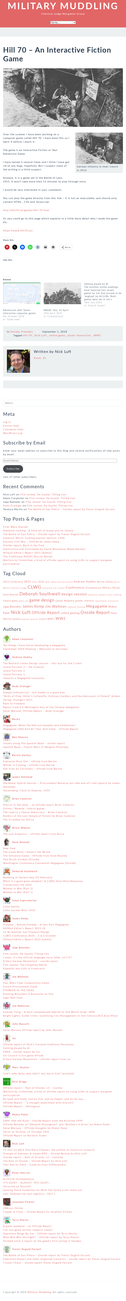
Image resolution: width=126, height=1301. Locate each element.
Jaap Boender (12, 607)
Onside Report (95, 613)
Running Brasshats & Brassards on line (28, 994)
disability (93, 595)
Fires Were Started (15, 527)
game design (42, 600)
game (15, 601)
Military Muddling (63, 6)
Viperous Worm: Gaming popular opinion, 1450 (34, 538)
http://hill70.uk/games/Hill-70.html (26, 210)
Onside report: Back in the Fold (23, 545)
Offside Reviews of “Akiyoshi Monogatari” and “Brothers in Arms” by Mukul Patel (56, 1124)
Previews (27, 332)
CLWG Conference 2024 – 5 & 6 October (30, 936)
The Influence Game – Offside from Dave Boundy (35, 856)
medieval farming (76, 607)
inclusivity (113, 601)
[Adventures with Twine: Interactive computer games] (22, 293)
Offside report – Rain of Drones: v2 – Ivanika (32, 1088)
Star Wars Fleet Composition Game (26, 983)
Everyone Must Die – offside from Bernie (30, 761)
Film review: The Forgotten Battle (25, 965)
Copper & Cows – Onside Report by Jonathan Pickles (37, 1212)
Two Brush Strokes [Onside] (21, 859)
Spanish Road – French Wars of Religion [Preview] (36, 747)
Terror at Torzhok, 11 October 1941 (26, 1132)
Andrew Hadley (85, 581)
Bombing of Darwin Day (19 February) (27, 877)
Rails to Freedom (14, 703)
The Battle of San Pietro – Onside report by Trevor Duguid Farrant (71, 509)
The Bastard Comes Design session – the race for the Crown (42, 663)
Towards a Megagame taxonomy (23, 678)
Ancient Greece (65, 582)
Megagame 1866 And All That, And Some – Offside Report (41, 729)
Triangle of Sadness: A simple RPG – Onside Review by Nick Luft (45, 1153)
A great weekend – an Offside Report (27, 1226)
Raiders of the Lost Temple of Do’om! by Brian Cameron (39, 816)
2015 (27, 582)
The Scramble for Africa (18, 819)
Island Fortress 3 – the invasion (23, 667)
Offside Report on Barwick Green (25, 1135)
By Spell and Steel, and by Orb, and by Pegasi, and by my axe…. (44, 1099)
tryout (43, 619)
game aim (23, 601)
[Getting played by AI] (104, 295)
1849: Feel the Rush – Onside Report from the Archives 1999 (43, 1121)
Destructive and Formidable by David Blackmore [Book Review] (44, 549)
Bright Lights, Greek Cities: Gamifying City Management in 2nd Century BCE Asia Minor (60, 1016)
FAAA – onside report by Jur (21, 1052)
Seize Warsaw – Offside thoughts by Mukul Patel (35, 1128)
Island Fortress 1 (14, 674)
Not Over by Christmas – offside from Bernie (32, 769)
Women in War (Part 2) (18, 888)
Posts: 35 (40, 358)
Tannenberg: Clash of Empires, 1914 (26, 790)
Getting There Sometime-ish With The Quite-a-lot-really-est (42, 1190)
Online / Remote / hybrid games (24, 808)
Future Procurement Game (20, 986)
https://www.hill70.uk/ (18, 230)
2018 (41, 582)
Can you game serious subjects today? (28, 1230)
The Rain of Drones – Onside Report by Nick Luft (35, 1161)
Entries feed (11, 426)
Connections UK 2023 (17, 885)
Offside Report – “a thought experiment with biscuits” (38, 1103)
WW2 (97, 335)
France (7, 601)
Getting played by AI (16, 1048)
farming (117, 595)
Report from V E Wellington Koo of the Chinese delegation (41, 707)
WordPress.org (12, 433)
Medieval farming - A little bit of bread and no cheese (38, 530)
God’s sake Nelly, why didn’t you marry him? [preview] (38, 1073)
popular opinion (30, 619)
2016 (34, 582)
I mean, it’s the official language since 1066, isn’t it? (37, 957)
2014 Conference (13, 582)
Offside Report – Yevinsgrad (21, 1106)
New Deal (9, 848)
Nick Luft (40, 335)
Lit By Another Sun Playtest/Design (26, 932)
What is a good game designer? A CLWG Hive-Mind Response (43, 881)
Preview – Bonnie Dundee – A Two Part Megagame (36, 924)
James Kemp (33, 606)
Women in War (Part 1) (18, 892)
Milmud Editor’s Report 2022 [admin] (27, 939)
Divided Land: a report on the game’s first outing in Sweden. (42, 1241)
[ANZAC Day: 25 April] (62, 293)
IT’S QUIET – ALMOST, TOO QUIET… (27, 1183)
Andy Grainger (12, 505)
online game (57, 335)
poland (17, 619)
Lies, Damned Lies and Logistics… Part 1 (29, 1194)
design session (74, 594)
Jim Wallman (56, 606)
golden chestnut (84, 601)
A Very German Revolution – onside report (30, 961)
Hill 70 (27, 335)
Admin (54, 582)
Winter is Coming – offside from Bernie (29, 765)
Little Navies (11, 906)
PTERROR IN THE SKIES (18, 990)
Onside (15, 332)
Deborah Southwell (40, 594)
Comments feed (13, 429)
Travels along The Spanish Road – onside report (34, 743)
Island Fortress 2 (14, 671)
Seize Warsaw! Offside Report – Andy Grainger (33, 711)
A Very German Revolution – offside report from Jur (37, 1059)
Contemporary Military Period (102, 588)
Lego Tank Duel (13, 998)
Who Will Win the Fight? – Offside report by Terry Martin (41, 1237)
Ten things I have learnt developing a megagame (34, 645)
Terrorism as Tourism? (17, 1186)
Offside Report (46, 613)
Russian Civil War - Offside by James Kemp (31, 542)
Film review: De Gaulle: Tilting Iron (43, 494)
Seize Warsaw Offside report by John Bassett (33, 1030)
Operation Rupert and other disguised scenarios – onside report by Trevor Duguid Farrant (61, 1259)
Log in (7, 422)
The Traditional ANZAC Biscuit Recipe (28, 556)
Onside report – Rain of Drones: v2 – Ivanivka (33, 1157)
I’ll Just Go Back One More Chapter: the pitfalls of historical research (49, 1150)
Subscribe (13, 469)
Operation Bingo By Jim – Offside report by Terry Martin (40, 1233)
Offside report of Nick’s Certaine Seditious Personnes (38, 1044)
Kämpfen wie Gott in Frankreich (24, 968)
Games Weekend (65, 601)
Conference (75, 587)
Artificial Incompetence (18, 1179)
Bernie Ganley (105, 582)
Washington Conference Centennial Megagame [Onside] (39, 863)
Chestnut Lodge (19, 588)
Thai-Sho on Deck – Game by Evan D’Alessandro (34, 1164)
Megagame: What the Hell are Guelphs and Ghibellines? (39, 725)
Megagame (97, 606)
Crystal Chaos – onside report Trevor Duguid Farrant (37, 1263)
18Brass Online (13, 1208)
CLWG (34, 587)
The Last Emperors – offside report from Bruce (33, 834)
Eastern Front (106, 595)
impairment (101, 601)
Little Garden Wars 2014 (19, 910)
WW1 (51, 619)
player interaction (79, 335)
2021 (47, 582)
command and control (53, 588)
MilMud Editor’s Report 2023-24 (24, 928)
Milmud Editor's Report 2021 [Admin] (27, 553)
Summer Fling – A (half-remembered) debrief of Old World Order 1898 (49, 1012)
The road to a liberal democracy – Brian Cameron (35, 812)
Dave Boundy (11, 595)
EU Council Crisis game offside (23, 1055)
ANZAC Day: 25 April (56, 310)
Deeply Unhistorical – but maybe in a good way (34, 692)
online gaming (70, 613)
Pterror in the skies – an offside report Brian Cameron (38, 805)
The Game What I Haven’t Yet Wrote (26, 852)
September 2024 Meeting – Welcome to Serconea (35, 649)
